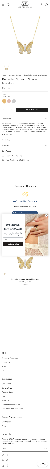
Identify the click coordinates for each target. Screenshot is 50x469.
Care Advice (6, 151)
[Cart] (46, 4)
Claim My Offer (13, 244)
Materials (5, 145)
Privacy (4, 366)
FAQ (3, 371)
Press (4, 426)
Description (6, 119)
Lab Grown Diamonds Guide (12, 409)
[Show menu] (3, 4)
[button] (8, 4)
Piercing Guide (7, 392)
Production (6, 140)
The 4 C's (5, 400)
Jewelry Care (7, 388)
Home (4, 75)
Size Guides (6, 384)
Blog (3, 396)
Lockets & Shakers (15, 75)
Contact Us (6, 362)
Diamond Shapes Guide (11, 405)
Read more (7, 134)
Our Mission (6, 422)
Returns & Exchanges (10, 358)
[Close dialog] (46, 215)
